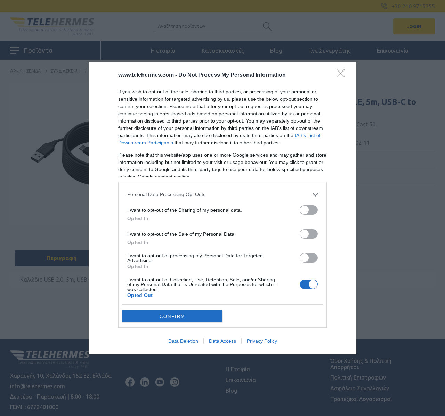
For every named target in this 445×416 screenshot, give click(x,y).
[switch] (309, 210)
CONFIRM (172, 316)
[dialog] (222, 208)
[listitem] (222, 194)
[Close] (342, 75)
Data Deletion (183, 341)
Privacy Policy (262, 341)
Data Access (222, 341)
